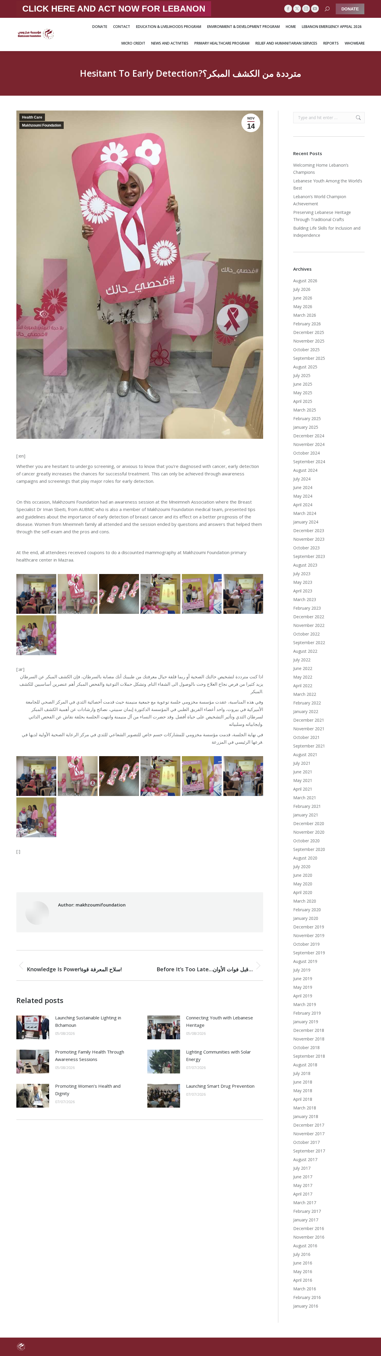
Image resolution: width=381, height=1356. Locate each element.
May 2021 (302, 780)
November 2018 (308, 1039)
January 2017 (305, 1220)
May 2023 (302, 582)
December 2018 (308, 1030)
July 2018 (301, 1073)
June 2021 (302, 772)
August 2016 (305, 1245)
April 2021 (302, 789)
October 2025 (306, 349)
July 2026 (301, 289)
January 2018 (305, 1116)
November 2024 (308, 444)
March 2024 (304, 513)
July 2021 (301, 763)
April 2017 (302, 1194)
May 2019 (302, 987)
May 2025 (302, 392)
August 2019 (305, 961)
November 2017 (308, 1133)
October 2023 (306, 548)
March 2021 (304, 797)
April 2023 (302, 591)
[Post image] (32, 1027)
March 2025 (304, 410)
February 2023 (307, 608)
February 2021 (307, 806)
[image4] (243, 594)
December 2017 (308, 1125)
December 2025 (308, 332)
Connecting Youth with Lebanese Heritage (219, 1021)
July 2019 (301, 970)
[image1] (119, 594)
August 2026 (305, 280)
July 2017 (301, 1168)
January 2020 (305, 918)
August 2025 (305, 367)
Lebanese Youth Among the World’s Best (327, 184)
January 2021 (305, 815)
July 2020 (301, 866)
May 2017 (302, 1185)
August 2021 (305, 754)
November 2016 (308, 1237)
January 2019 (305, 1021)
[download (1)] (36, 594)
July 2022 (301, 660)
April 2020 (302, 892)
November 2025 (308, 341)
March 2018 (304, 1108)
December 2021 (308, 720)
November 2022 (308, 625)
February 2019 (307, 1013)
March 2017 (304, 1202)
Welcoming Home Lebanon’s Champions (321, 168)
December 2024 (308, 436)
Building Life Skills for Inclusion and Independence (326, 231)
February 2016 (307, 1297)
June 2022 (302, 668)
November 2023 (308, 539)
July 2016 (301, 1254)
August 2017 (305, 1159)
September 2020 (309, 849)
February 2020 (307, 909)
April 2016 (302, 1280)
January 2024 (305, 522)
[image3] (202, 594)
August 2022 (305, 651)
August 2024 (305, 470)
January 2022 (305, 711)
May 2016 (302, 1271)
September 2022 (309, 642)
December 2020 (308, 823)
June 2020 (302, 875)
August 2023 (305, 565)
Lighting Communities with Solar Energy (218, 1055)
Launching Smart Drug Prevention (220, 1086)
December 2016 (308, 1228)
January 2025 (305, 427)
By (173, 873)
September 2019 (309, 952)
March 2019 (304, 1004)
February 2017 (307, 1211)
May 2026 (302, 306)
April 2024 (302, 504)
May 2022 (302, 677)
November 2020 (308, 832)
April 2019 (302, 996)
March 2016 (304, 1289)
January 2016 (305, 1306)
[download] (78, 594)
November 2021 (308, 728)
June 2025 (302, 384)
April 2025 (302, 401)
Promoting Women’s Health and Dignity (88, 1089)
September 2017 (309, 1151)
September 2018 (309, 1056)
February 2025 (307, 418)
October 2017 (306, 1142)
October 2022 (306, 634)
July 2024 (301, 479)
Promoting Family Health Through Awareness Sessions (89, 1055)
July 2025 (301, 375)
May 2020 (302, 884)
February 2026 (307, 324)
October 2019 (306, 944)
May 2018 (302, 1090)
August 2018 (305, 1065)
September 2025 (309, 358)
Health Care (32, 117)
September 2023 (309, 556)
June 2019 (302, 978)
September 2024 (309, 461)
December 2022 (308, 616)
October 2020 (306, 840)
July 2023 (301, 573)
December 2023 (308, 530)
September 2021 (309, 746)
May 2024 (302, 496)
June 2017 (302, 1177)
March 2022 (304, 694)
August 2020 (305, 858)
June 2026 (302, 298)
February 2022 (307, 703)
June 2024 (302, 487)
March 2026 (304, 315)
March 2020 (304, 901)
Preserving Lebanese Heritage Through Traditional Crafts (322, 215)
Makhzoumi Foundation (41, 125)
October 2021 (306, 737)
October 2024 (306, 453)
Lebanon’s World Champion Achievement (319, 200)
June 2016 (302, 1263)
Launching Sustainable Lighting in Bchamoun (88, 1021)
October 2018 (306, 1047)
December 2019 (308, 927)
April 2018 (302, 1099)
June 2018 (302, 1082)
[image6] (36, 635)
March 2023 (304, 599)
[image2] (160, 594)
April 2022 (302, 685)
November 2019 (308, 935)
